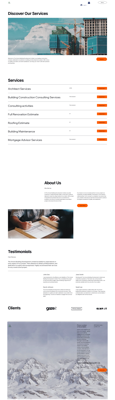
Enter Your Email (81, 367)
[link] (37, 89)
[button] (89, 2)
